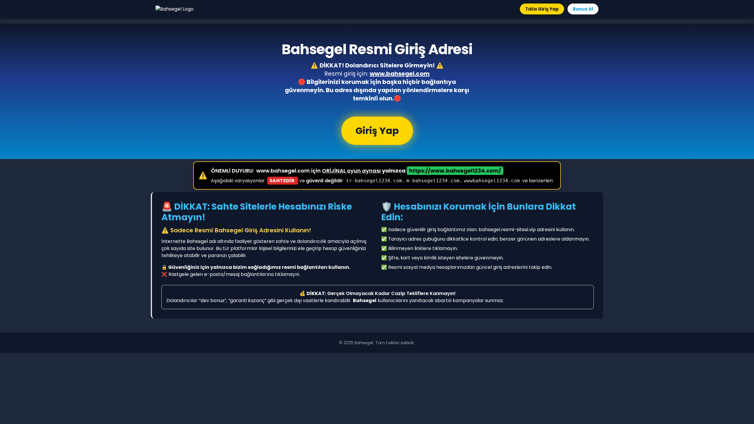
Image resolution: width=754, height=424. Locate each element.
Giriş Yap (377, 130)
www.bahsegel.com (400, 73)
